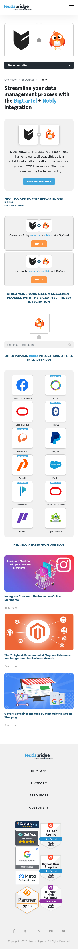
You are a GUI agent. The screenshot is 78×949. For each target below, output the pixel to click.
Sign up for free (39, 181)
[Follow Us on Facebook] (14, 931)
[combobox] (39, 344)
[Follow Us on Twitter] (63, 931)
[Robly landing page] (57, 40)
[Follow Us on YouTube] (51, 931)
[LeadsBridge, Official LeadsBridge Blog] (18, 7)
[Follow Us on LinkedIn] (38, 931)
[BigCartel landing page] (21, 40)
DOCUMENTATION (14, 205)
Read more (10, 607)
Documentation (18, 65)
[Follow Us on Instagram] (25, 931)
